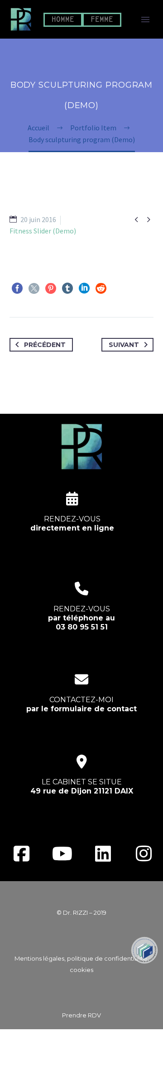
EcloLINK (99, 1058)
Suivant (124, 345)
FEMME (102, 19)
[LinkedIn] (84, 288)
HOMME (63, 19)
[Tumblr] (67, 288)
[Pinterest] (50, 288)
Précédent (45, 345)
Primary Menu (145, 19)
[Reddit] (101, 288)
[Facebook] (17, 288)
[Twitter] (34, 288)
